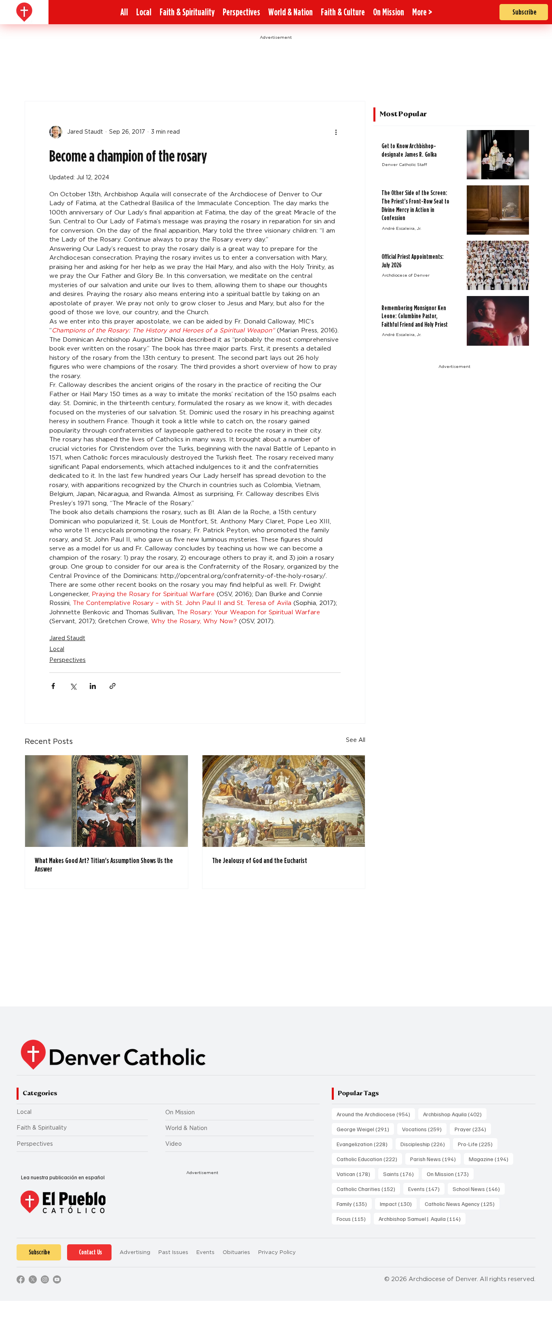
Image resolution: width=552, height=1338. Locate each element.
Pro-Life (477, 1143)
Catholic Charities (368, 1188)
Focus (354, 1218)
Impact (398, 1203)
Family (354, 1203)
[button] (422, 12)
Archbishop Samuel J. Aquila (422, 1218)
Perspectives (67, 660)
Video (173, 1144)
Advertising (135, 1252)
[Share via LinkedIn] (93, 686)
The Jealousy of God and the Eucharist (259, 860)
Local (56, 649)
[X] (33, 1279)
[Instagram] (45, 1279)
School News (479, 1188)
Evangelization (364, 1143)
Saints (401, 1173)
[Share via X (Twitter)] (73, 686)
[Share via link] (112, 686)
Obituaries (236, 1252)
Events (426, 1188)
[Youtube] (57, 1279)
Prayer (473, 1128)
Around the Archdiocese (376, 1113)
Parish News (435, 1158)
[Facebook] (21, 1279)
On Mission (180, 1112)
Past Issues (173, 1252)
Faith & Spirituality (42, 1127)
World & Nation (186, 1128)
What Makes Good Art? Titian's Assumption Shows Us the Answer (104, 864)
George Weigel (365, 1128)
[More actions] (336, 132)
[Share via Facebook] (53, 686)
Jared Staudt (67, 638)
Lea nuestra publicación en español (63, 1177)
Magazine (491, 1158)
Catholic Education (369, 1158)
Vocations (424, 1128)
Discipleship (425, 1143)
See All (355, 740)
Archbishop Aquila (455, 1113)
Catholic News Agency (462, 1203)
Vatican (356, 1173)
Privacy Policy (277, 1252)
